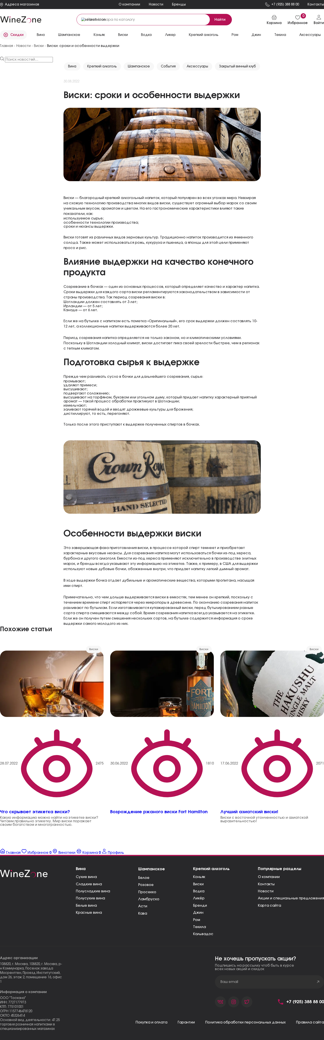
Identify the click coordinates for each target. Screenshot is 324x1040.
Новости (156, 4)
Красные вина (89, 912)
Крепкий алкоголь (102, 66)
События (168, 66)
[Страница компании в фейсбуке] (233, 1001)
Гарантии (186, 1022)
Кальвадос (203, 934)
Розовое (146, 885)
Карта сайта (269, 905)
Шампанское (139, 66)
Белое (143, 878)
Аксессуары (197, 66)
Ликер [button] (170, 35)
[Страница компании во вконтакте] (220, 1001)
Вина (72, 66)
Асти (142, 906)
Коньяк (199, 877)
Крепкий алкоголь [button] (203, 35)
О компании (129, 4)
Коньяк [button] (99, 35)
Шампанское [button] (69, 35)
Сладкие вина (89, 884)
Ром (196, 920)
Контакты (266, 884)
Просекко (147, 892)
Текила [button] (280, 35)
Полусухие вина (90, 898)
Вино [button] (41, 35)
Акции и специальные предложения (291, 898)
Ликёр (199, 898)
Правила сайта (310, 1022)
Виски (198, 884)
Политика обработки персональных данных (245, 1022)
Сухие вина (86, 877)
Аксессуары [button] (310, 35)
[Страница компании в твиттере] (246, 1001)
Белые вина (86, 905)
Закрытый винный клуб (237, 66)
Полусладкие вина (93, 891)
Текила (199, 927)
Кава (142, 913)
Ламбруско (148, 899)
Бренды (179, 4)
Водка (198, 891)
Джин (198, 912)
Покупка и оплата (151, 1022)
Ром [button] (235, 35)
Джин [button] (256, 35)
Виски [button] (123, 35)
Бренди (200, 905)
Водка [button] (146, 35)
